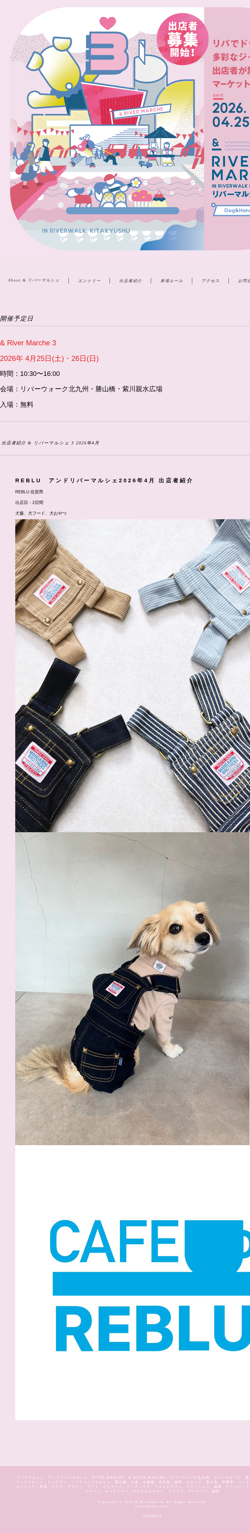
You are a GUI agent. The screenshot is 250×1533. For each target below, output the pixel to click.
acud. (164, 1506)
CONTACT (152, 1516)
